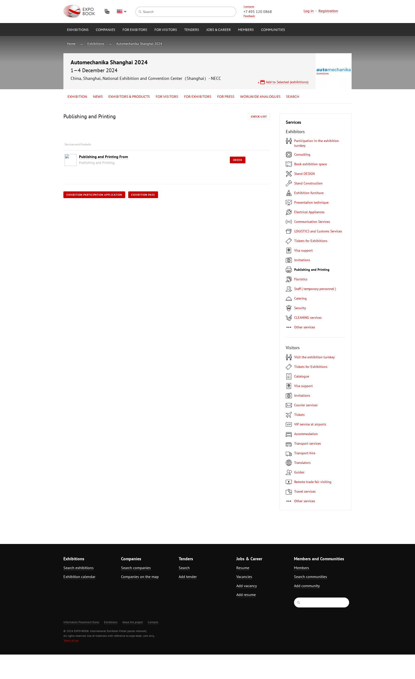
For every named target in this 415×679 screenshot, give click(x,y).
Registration (328, 10)
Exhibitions (78, 30)
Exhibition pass (143, 194)
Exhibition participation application (94, 194)
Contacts (249, 6)
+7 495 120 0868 (258, 11)
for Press (225, 96)
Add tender (188, 576)
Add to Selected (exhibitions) (287, 82)
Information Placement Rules (81, 622)
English (121, 11)
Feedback (249, 16)
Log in (309, 10)
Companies (105, 30)
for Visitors (165, 30)
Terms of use (71, 640)
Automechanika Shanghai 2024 (139, 43)
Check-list (259, 116)
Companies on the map (140, 576)
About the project (132, 622)
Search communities (310, 576)
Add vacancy (246, 585)
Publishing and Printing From (103, 156)
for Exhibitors (197, 96)
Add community (307, 585)
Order (237, 160)
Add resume (246, 594)
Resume (242, 567)
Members (246, 30)
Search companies (136, 567)
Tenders (191, 30)
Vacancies (244, 576)
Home (71, 43)
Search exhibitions (78, 567)
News (98, 96)
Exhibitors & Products (129, 96)
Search (292, 96)
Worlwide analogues (260, 96)
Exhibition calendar (79, 576)
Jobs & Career (218, 30)
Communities (273, 30)
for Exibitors (134, 30)
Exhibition (77, 96)
